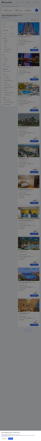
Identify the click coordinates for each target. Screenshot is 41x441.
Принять (10, 438)
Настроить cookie (17, 434)
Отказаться (4, 438)
